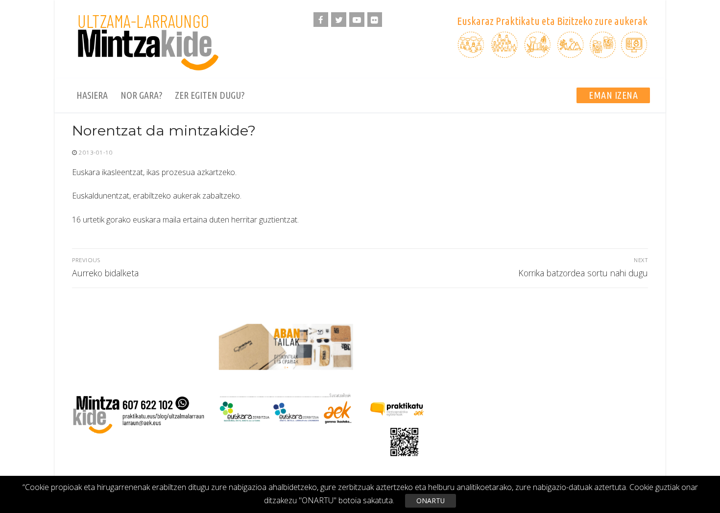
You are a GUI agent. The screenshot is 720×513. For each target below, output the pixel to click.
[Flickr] (375, 19)
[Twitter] (338, 19)
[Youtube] (356, 19)
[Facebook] (321, 19)
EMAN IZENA (613, 95)
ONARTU (430, 500)
